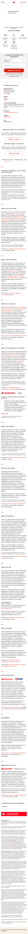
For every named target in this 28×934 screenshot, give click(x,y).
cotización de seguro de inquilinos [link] (17, 457)
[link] (22, 37)
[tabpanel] (14, 103)
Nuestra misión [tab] (19, 159)
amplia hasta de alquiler (13, 218)
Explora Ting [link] (4, 413)
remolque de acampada (7, 308)
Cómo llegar (7, 93)
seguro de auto (13, 271)
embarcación (20, 308)
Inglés (5, 98)
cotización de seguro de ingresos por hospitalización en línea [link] (13, 665)
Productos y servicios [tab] (7, 159)
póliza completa (12, 842)
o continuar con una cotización (14, 73)
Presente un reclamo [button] (14, 139)
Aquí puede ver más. (6, 608)
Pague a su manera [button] (14, 153)
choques (3, 218)
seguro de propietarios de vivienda (11, 354)
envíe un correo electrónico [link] (13, 707)
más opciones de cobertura (12, 277)
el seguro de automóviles (16, 213)
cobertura (20, 216)
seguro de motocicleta (18, 276)
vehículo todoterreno (6, 310)
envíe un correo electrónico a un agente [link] (16, 335)
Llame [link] (2, 335)
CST (14, 103)
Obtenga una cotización (14, 70)
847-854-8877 (7, 117)
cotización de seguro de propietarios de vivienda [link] (11, 388)
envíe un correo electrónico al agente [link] (15, 503)
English (3, 2)
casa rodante (21, 307)
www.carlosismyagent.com (11, 112)
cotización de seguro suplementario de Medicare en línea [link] (10, 660)
